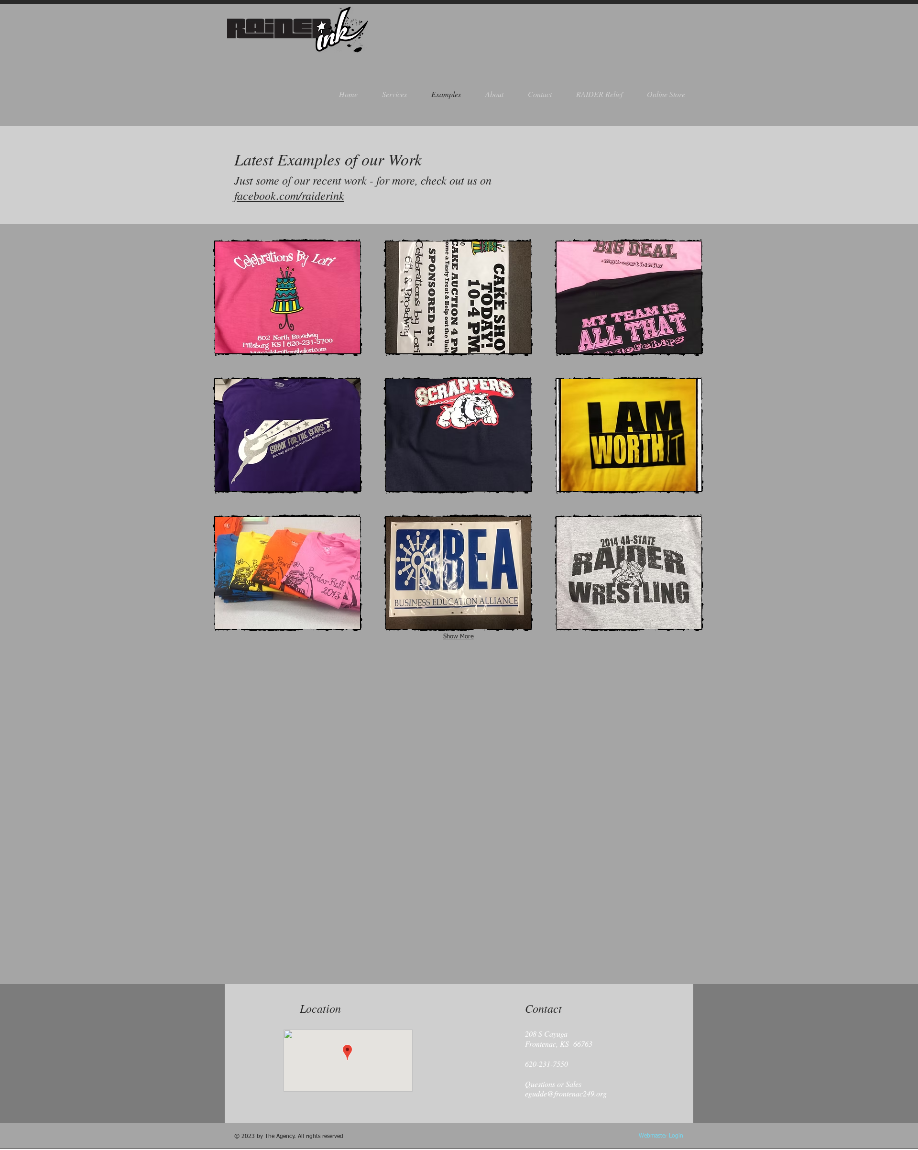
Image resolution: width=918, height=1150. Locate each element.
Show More (458, 637)
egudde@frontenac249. (560, 1093)
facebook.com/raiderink (289, 195)
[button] (287, 297)
